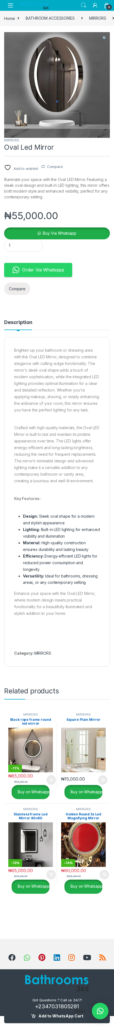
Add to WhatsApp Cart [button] (44, 780)
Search (84, 5)
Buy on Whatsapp (33, 791)
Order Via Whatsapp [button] (43, 270)
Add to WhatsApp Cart (60, 1016)
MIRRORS (97, 18)
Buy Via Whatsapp (59, 233)
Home (9, 18)
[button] (104, 38)
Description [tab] (18, 322)
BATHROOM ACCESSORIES (50, 18)
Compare (55, 166)
